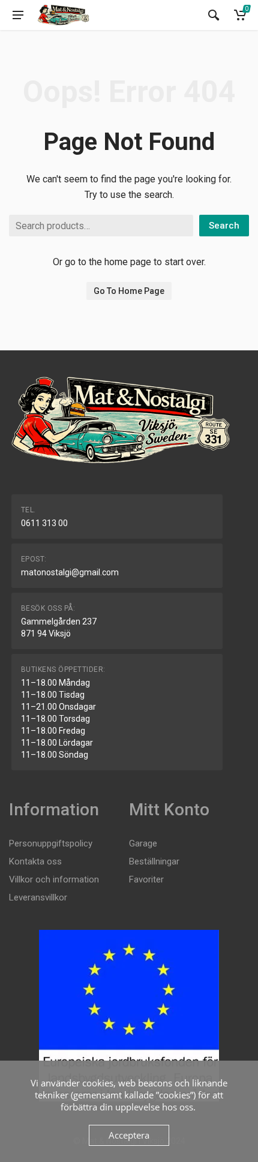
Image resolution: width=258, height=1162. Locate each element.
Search (224, 225)
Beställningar (154, 861)
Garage (143, 843)
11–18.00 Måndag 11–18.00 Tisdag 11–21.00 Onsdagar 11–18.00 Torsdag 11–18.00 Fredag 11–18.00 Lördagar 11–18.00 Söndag (58, 718)
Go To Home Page (129, 291)
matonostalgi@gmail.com (70, 572)
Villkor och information (54, 879)
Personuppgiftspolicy (50, 843)
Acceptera (129, 1135)
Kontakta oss (35, 861)
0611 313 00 (44, 523)
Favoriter (146, 879)
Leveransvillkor (38, 897)
